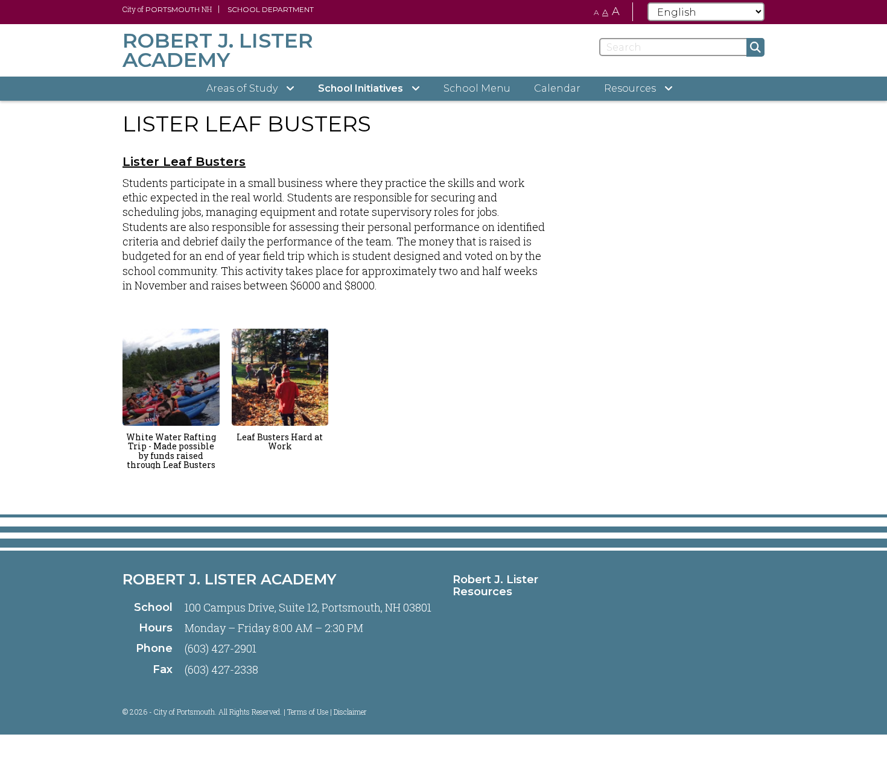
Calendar (557, 88)
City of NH (167, 9)
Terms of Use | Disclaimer (327, 711)
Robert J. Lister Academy (229, 579)
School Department (270, 9)
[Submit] (755, 47)
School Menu (477, 88)
